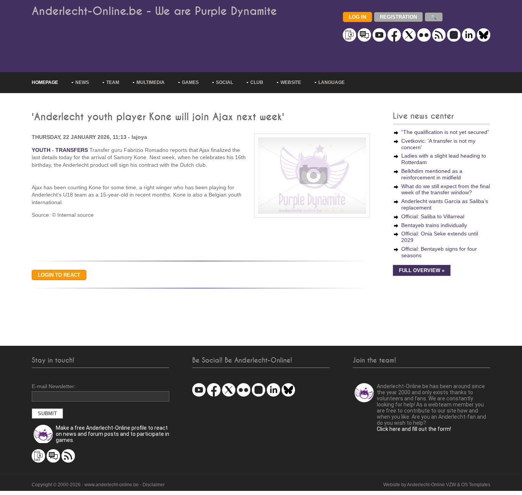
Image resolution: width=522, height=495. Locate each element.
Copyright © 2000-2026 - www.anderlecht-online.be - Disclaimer (98, 484)
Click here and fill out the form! (414, 429)
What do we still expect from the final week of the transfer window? (445, 189)
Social (224, 82)
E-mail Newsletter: (54, 386)
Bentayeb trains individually (434, 225)
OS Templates (475, 484)
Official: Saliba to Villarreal (432, 216)
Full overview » (421, 270)
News (82, 82)
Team (112, 82)
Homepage (45, 82)
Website (290, 82)
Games (190, 82)
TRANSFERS (71, 150)
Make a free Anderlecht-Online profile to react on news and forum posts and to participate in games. (112, 434)
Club (256, 82)
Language (331, 82)
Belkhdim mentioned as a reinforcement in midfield (431, 174)
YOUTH (41, 150)
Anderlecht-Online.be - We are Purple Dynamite (154, 11)
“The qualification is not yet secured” (445, 132)
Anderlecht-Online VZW (431, 484)
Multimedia (150, 82)
